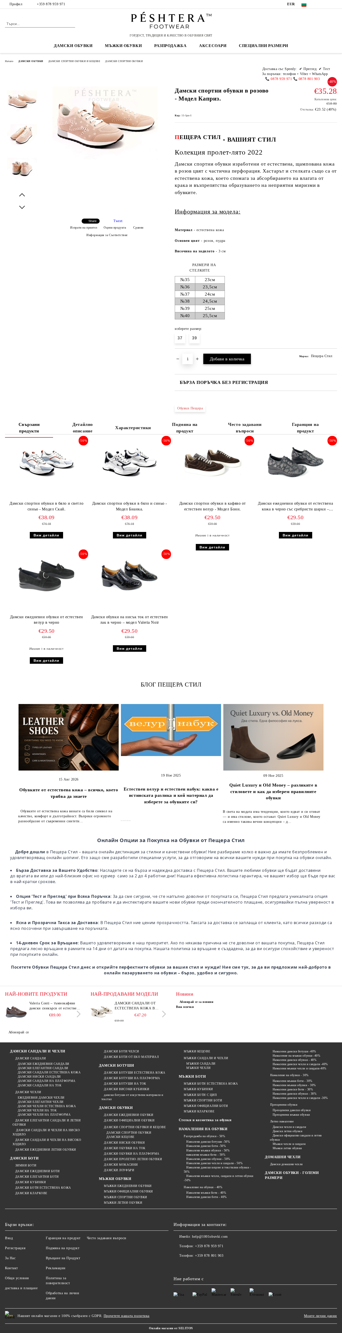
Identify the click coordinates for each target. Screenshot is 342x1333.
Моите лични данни (320, 1316)
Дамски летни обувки (287, 1131)
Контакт (11, 1268)
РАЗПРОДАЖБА (170, 46)
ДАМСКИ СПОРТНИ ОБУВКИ (124, 61)
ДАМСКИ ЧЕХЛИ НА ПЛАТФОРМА (44, 1114)
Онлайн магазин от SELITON (171, 1328)
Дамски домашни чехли (286, 1164)
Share (92, 221)
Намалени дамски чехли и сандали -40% (300, 1064)
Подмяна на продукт (185, 427)
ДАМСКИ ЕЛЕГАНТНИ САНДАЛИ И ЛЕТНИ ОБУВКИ (47, 1122)
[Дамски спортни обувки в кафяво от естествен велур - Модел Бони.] (212, 462)
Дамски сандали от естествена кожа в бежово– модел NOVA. (137, 1006)
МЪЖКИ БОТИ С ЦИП (200, 1095)
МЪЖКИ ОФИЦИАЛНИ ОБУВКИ (128, 1191)
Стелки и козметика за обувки (205, 1120)
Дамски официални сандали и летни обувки (295, 1137)
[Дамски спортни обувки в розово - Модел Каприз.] (22, 105)
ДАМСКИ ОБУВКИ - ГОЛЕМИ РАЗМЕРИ (292, 1175)
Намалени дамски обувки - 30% (294, 1093)
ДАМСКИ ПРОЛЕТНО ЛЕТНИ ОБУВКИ (133, 1159)
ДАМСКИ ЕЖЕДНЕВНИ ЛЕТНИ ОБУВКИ (45, 1149)
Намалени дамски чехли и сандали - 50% (214, 1163)
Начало (9, 61)
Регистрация (15, 1248)
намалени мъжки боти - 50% (205, 1154)
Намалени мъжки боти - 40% (206, 1192)
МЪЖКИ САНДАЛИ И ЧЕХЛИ (206, 1058)
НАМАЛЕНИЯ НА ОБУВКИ (203, 1129)
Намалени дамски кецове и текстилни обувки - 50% (217, 1169)
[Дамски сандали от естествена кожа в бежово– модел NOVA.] (102, 1012)
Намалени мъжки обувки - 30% (294, 1085)
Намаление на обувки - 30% (289, 1075)
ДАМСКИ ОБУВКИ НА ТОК (124, 1148)
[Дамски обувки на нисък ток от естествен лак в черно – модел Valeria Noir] (129, 576)
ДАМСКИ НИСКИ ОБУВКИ (124, 1142)
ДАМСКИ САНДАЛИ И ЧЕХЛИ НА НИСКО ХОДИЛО (46, 1132)
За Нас (10, 1258)
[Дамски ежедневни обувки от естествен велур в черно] (46, 576)
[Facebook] (319, 4)
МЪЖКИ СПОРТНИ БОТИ (203, 1100)
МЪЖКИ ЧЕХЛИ (198, 1068)
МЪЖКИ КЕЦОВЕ (197, 1051)
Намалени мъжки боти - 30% (292, 1081)
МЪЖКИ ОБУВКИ (115, 1179)
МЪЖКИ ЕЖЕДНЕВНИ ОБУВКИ (127, 1186)
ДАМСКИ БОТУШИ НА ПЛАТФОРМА (132, 1078)
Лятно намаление (282, 1121)
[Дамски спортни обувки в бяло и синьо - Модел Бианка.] (129, 462)
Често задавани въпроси (244, 427)
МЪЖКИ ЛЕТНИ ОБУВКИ (123, 1202)
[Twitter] (326, 4)
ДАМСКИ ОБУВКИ (30, 61)
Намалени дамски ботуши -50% (208, 1141)
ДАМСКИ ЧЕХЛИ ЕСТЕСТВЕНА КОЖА (47, 1106)
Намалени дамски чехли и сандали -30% (300, 1098)
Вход (9, 1238)
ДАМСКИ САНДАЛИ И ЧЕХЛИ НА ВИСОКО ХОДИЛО (47, 1142)
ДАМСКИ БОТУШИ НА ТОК (125, 1083)
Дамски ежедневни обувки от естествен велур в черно (46, 620)
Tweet (118, 221)
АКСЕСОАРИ (212, 46)
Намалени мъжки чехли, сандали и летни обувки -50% (218, 1178)
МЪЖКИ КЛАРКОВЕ (199, 1111)
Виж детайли (46, 535)
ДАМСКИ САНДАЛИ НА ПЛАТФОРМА (47, 1081)
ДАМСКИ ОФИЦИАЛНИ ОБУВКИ (129, 1120)
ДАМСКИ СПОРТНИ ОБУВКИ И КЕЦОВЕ (74, 61)
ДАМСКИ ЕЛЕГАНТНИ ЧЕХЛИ (41, 1102)
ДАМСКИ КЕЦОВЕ (120, 1137)
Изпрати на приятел (83, 227)
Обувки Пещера (190, 408)
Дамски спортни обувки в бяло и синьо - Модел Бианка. (129, 506)
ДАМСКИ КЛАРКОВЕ (31, 1193)
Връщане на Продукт (63, 1258)
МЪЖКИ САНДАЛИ (200, 1063)
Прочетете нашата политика (126, 1316)
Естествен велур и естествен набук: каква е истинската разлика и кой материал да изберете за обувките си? (171, 795)
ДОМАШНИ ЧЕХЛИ (282, 1157)
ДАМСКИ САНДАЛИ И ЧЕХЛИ (37, 1051)
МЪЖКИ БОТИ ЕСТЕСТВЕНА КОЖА (211, 1083)
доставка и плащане (21, 1288)
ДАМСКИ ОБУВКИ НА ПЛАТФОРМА (131, 1153)
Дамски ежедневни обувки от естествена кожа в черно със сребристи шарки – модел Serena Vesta (295, 507)
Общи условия (17, 1278)
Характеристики (133, 427)
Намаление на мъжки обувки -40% (296, 1055)
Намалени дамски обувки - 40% (294, 1060)
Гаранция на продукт (305, 427)
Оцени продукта (115, 227)
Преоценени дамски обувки (291, 1110)
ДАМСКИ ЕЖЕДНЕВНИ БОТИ (37, 1171)
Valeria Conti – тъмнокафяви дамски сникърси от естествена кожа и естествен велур (54, 1006)
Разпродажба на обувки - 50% (204, 1136)
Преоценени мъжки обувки (291, 1114)
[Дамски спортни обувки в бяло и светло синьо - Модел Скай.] (46, 462)
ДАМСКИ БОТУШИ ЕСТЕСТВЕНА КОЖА (134, 1072)
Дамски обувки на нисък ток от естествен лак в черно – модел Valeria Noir (129, 620)
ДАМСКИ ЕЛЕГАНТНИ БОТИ (37, 1176)
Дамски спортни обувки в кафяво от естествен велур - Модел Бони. (212, 506)
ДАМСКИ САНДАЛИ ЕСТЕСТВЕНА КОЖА (49, 1072)
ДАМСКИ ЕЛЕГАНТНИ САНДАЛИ (43, 1068)
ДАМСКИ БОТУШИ (116, 1065)
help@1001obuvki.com (210, 1236)
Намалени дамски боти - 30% (293, 1089)
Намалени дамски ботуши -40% (294, 1051)
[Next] (77, 1014)
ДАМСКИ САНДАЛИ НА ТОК (39, 1085)
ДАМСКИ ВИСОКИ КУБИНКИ (126, 1089)
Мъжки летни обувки (287, 1148)
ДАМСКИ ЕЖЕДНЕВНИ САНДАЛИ (43, 1064)
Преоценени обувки (283, 1104)
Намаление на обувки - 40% (203, 1187)
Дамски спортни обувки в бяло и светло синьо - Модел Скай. (46, 506)
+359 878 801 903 (209, 1255)
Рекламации (56, 1268)
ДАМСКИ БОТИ (24, 1158)
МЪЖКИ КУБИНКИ (198, 1089)
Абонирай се (19, 1032)
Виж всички (185, 1007)
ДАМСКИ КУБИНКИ (30, 1182)
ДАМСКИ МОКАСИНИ (121, 1164)
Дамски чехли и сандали (289, 1127)
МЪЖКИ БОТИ (192, 1076)
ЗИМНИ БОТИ (25, 1165)
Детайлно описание (82, 427)
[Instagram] (334, 4)
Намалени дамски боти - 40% (206, 1197)
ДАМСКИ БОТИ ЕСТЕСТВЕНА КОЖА (43, 1187)
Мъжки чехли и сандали (289, 1144)
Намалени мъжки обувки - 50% (208, 1150)
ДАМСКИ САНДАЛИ (30, 1058)
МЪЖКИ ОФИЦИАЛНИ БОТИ (206, 1106)
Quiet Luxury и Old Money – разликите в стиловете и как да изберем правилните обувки (273, 791)
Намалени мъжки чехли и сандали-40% (299, 1068)
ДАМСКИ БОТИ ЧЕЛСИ (121, 1051)
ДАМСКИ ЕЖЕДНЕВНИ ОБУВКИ (128, 1115)
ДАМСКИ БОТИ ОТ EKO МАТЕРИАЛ (131, 1057)
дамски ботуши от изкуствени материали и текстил (132, 1097)
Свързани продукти (29, 427)
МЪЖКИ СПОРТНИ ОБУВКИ (125, 1197)
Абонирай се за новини (196, 1002)
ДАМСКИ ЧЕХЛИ (28, 1092)
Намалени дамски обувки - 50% (208, 1159)
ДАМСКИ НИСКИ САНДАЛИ (39, 1076)
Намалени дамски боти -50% (206, 1146)
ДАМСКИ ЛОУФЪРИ (119, 1170)
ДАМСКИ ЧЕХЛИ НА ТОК (37, 1110)
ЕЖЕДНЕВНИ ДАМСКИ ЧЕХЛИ (41, 1097)
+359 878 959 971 (51, 4)
